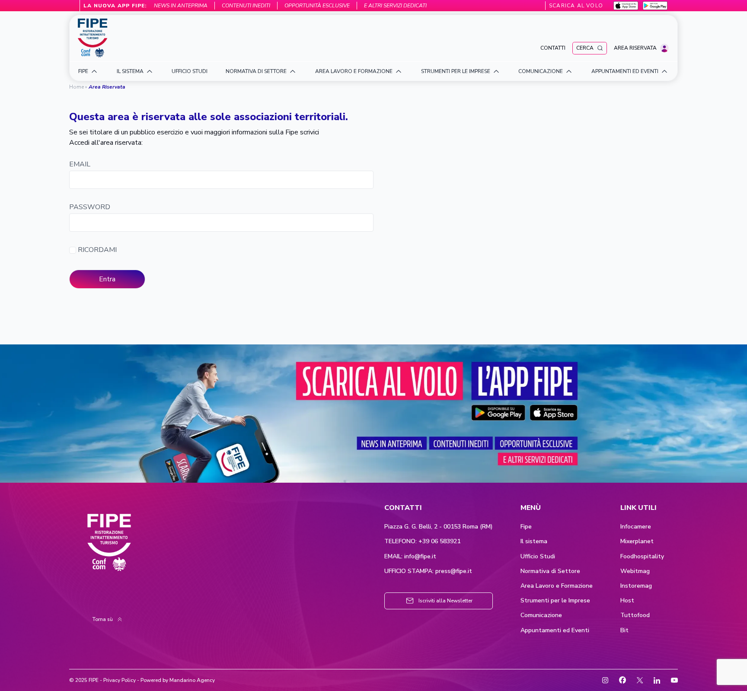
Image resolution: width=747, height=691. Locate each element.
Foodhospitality (642, 556)
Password (89, 207)
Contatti (552, 48)
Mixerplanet (637, 541)
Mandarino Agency (192, 680)
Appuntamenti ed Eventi (554, 630)
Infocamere (635, 527)
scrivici (309, 132)
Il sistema (533, 541)
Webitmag (635, 571)
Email (79, 164)
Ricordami (96, 250)
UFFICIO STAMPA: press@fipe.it (428, 571)
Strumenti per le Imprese (555, 601)
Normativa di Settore (550, 571)
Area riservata (635, 48)
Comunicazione (541, 615)
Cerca (585, 48)
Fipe (526, 527)
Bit (624, 630)
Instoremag (636, 586)
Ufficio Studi (537, 556)
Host (627, 601)
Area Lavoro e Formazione (556, 586)
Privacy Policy (119, 680)
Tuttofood (635, 615)
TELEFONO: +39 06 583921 (422, 541)
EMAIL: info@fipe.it (410, 556)
